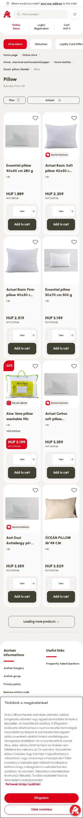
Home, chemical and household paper (27, 62)
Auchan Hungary (14, 668)
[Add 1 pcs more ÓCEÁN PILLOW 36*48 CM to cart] (72, 583)
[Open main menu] (75, 14)
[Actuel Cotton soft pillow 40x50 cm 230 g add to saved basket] (74, 366)
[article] (22, 173)
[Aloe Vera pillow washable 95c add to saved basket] (35, 366)
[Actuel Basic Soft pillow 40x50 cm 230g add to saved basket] (74, 118)
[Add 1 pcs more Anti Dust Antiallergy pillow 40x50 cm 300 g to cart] (33, 583)
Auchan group (12, 676)
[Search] (18, 14)
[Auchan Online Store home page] (7, 14)
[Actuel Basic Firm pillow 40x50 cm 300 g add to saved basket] (35, 242)
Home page (11, 55)
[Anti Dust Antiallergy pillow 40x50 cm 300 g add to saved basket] (35, 490)
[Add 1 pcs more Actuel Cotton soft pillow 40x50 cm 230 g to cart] (72, 459)
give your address (51, 3)
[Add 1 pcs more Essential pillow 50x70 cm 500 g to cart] (72, 335)
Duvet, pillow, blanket (16, 69)
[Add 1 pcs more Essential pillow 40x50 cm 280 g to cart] (33, 211)
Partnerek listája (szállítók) (23, 784)
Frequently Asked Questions (62, 663)
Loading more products (39, 622)
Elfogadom (41, 798)
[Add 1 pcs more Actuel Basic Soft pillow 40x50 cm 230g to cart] (72, 211)
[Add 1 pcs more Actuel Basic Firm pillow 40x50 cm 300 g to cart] (33, 335)
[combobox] (40, 14)
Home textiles (62, 62)
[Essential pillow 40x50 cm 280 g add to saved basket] (35, 118)
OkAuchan (41, 44)
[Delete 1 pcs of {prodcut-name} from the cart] (10, 211)
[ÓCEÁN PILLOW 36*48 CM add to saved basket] (74, 490)
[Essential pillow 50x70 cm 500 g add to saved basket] (74, 242)
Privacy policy (12, 684)
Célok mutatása (41, 809)
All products (15, 44)
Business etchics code (16, 692)
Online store (29, 55)
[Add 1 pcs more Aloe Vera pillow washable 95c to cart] (33, 459)
